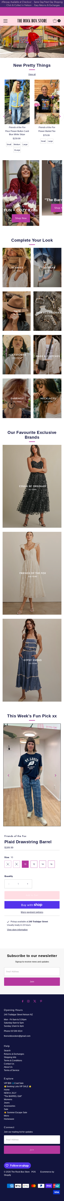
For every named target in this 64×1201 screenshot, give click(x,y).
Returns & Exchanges (14, 1054)
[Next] (59, 116)
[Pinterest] (41, 1001)
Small (9, 144)
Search (7, 1050)
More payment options (32, 912)
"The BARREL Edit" (13, 1096)
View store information (17, 929)
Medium (17, 144)
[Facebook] (22, 1001)
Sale (6, 1109)
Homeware (9, 1119)
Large (25, 144)
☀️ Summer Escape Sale (15, 1112)
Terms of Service (11, 1070)
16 (51, 864)
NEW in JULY (10, 1093)
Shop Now (21, 218)
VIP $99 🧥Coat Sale (14, 1083)
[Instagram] (28, 1001)
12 (34, 864)
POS (33, 1172)
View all (32, 74)
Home (7, 1089)
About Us (8, 1067)
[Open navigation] (5, 21)
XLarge (17, 150)
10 (25, 864)
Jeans (7, 1103)
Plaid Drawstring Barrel (28, 841)
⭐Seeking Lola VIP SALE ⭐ (17, 1086)
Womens (8, 1099)
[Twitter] (34, 1001)
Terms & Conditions (13, 1060)
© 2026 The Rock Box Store (17, 1172)
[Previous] (4, 116)
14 (43, 864)
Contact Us (9, 1064)
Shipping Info (10, 1057)
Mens (6, 1116)
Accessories (9, 1106)
